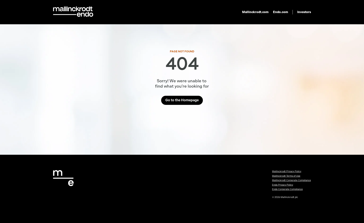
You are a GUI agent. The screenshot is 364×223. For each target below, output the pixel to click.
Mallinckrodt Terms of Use (286, 176)
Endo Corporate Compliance (287, 189)
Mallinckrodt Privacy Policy (286, 171)
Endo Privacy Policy (282, 185)
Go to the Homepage (182, 100)
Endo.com (280, 12)
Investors (304, 12)
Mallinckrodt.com (255, 12)
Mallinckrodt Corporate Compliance (291, 180)
